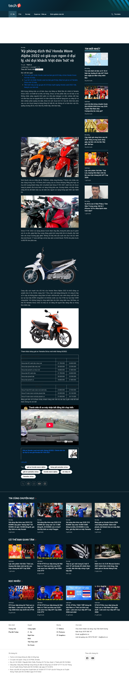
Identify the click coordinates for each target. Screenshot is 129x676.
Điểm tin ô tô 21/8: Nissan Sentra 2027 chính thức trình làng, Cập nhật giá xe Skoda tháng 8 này (107, 566)
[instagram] (34, 483)
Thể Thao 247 (33, 642)
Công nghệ (31, 629)
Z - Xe (13, 14)
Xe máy (27, 14)
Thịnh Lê (29, 65)
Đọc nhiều (15, 581)
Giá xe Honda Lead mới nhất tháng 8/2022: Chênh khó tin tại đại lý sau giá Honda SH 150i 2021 (44, 451)
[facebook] (28, 483)
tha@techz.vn (103, 637)
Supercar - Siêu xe (40, 14)
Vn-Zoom (31, 645)
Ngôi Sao (31, 635)
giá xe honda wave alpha (36, 467)
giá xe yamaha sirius (30, 472)
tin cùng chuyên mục (22, 498)
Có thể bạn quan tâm (22, 539)
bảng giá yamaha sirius (59, 467)
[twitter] (23, 483)
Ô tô (20, 14)
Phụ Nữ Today (13, 632)
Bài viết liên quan (27, 73)
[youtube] (39, 483)
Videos (61, 629)
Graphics (62, 635)
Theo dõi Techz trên (28, 69)
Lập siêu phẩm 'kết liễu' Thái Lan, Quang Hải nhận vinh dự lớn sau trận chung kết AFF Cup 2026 (21, 566)
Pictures (62, 632)
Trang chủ (12, 629)
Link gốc (24, 462)
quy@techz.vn (84, 634)
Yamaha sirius (28, 476)
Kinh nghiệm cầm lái (57, 14)
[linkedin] (45, 483)
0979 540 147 (87, 631)
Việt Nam (87, 101)
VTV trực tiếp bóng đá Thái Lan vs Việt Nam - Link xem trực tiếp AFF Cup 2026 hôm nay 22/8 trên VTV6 (21, 607)
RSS (29, 639)
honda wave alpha (50, 472)
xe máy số (66, 472)
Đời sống (87, 68)
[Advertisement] (50, 123)
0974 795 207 (92, 637)
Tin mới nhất (92, 48)
